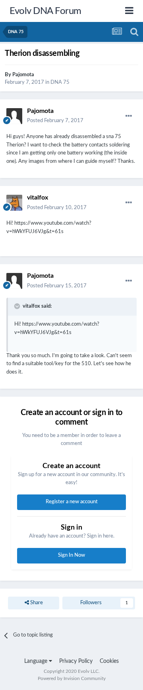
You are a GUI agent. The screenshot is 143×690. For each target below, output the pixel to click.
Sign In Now (71, 555)
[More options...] (129, 116)
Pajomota (23, 74)
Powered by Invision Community (72, 678)
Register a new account (72, 501)
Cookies (109, 661)
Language (36, 661)
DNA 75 (60, 82)
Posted (55, 120)
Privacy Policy (76, 661)
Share (36, 602)
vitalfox (37, 197)
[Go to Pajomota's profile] (14, 116)
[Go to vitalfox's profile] (14, 203)
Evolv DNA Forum (45, 11)
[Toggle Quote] (17, 306)
